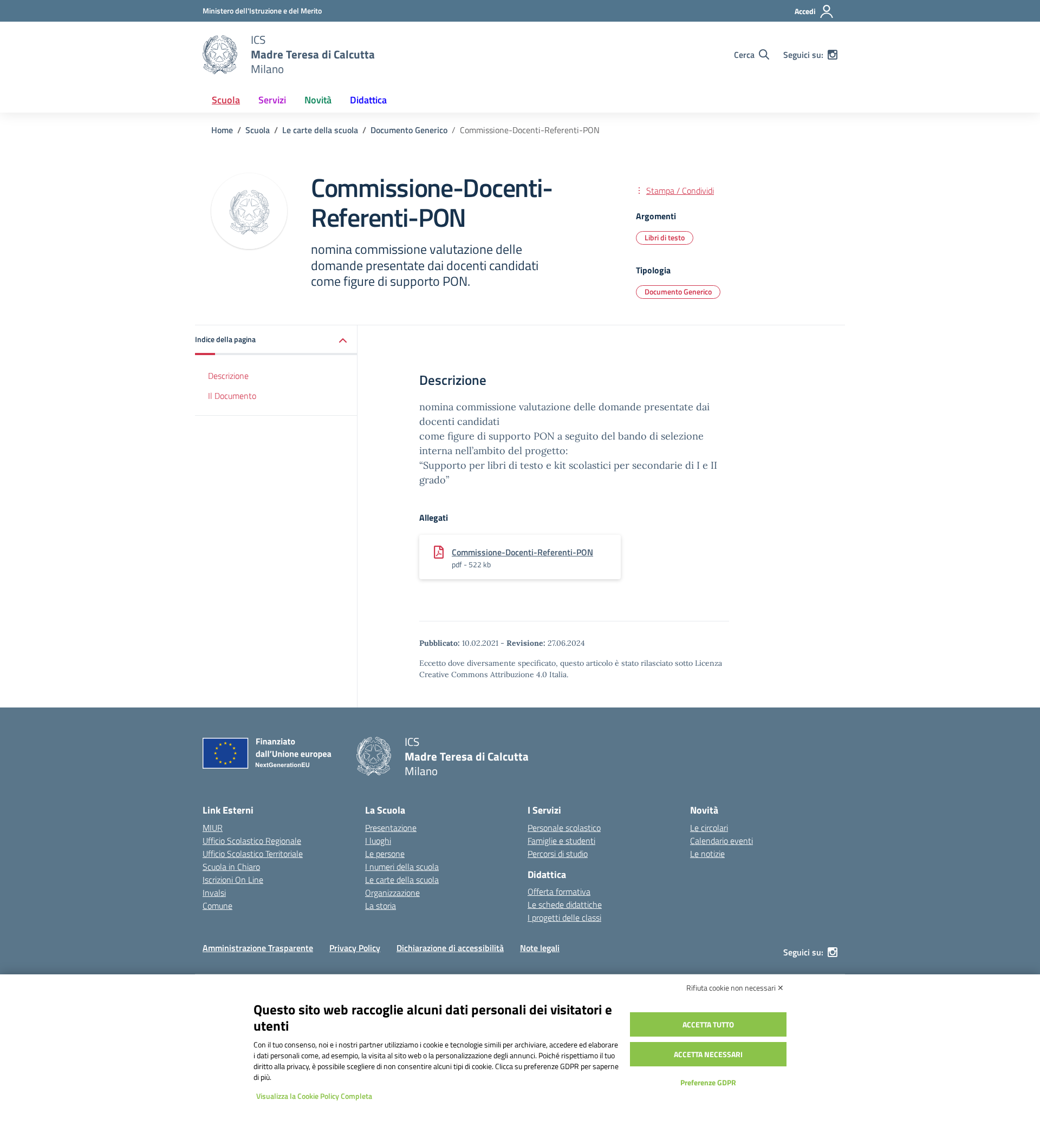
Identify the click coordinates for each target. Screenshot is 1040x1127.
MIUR (213, 827)
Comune (217, 905)
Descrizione (228, 375)
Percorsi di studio (558, 853)
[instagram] (832, 55)
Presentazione (391, 827)
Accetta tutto (708, 1024)
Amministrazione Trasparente (258, 947)
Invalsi (214, 892)
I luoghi (378, 840)
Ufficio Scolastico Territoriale (253, 853)
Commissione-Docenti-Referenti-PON (522, 552)
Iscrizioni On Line (233, 879)
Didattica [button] (368, 100)
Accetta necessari (708, 1054)
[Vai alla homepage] (220, 54)
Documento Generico (678, 291)
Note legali (540, 947)
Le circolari (709, 827)
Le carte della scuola (402, 879)
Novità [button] (318, 100)
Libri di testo (665, 237)
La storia (380, 905)
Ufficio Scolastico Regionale (252, 840)
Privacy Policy (354, 947)
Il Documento (232, 395)
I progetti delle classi (564, 917)
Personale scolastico (564, 827)
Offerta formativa (559, 891)
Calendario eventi (721, 840)
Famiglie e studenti (561, 840)
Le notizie (707, 853)
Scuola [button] (226, 100)
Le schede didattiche (565, 904)
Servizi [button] (272, 100)
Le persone (385, 853)
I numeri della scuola (402, 866)
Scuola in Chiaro (231, 866)
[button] (276, 340)
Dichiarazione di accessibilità (450, 947)
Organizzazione (392, 892)
